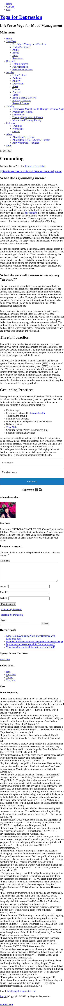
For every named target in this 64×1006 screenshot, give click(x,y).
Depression (17, 83)
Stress (15, 86)
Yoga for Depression (21, 17)
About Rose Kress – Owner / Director (31, 140)
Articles (10, 72)
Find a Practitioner (21, 47)
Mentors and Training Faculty (26, 120)
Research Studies (20, 103)
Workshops (17, 128)
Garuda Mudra (37, 413)
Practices (16, 92)
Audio (15, 49)
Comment (5, 560)
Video (15, 55)
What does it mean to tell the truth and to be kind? (30, 647)
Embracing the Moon (11, 609)
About (9, 134)
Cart (8, 9)
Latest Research (20, 64)
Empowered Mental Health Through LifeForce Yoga (38, 109)
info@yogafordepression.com (21, 991)
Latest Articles (19, 75)
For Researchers (20, 66)
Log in (3, 996)
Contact (10, 6)
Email (4, 592)
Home (9, 4)
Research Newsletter (22, 69)
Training (10, 106)
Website (4, 598)
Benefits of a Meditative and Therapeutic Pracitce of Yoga (34, 641)
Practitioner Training (22, 111)
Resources (17, 58)
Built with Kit (32, 490)
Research (10, 61)
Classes (16, 131)
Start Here (11, 41)
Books (15, 52)
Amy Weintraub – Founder (25, 142)
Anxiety (16, 80)
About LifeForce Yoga (23, 137)
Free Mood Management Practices (29, 44)
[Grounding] (31, 171)
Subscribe (5, 659)
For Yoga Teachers (21, 100)
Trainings (17, 125)
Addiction (17, 78)
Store (8, 145)
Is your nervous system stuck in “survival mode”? (30, 644)
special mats (31, 212)
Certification (18, 114)
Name (4, 586)
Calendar (10, 123)
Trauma (16, 89)
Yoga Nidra (12, 427)
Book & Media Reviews (24, 97)
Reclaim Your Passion (12, 614)
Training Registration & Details (27, 117)
